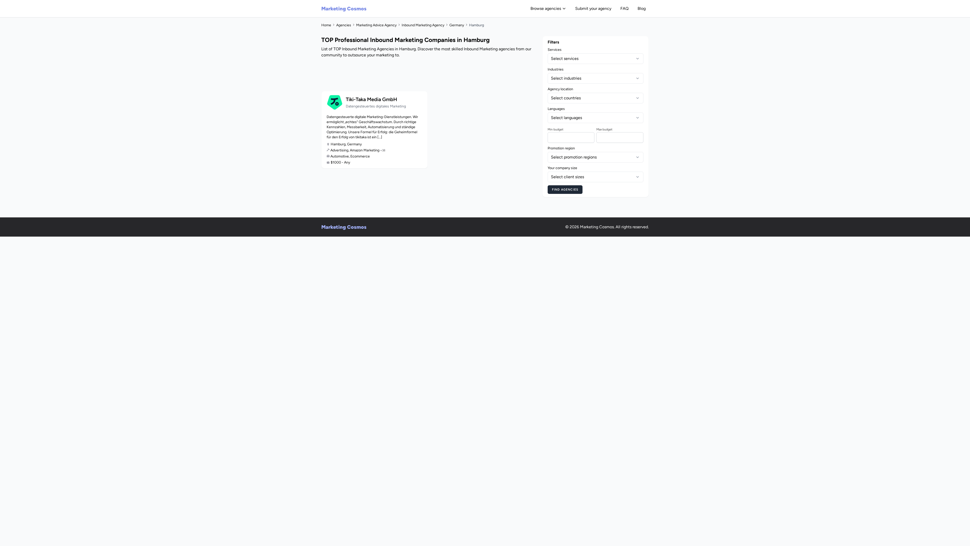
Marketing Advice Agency (376, 25)
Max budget (604, 129)
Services (555, 50)
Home (326, 25)
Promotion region (561, 148)
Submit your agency (593, 8)
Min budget (555, 129)
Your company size (562, 168)
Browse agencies (545, 8)
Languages (556, 109)
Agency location (560, 89)
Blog (642, 8)
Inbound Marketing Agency (423, 25)
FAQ (624, 8)
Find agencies (565, 189)
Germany (456, 25)
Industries (556, 69)
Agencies (343, 25)
